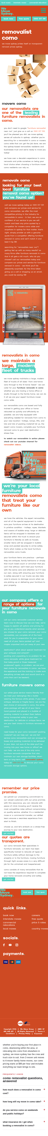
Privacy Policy (24, 1034)
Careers (36, 915)
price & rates (39, 922)
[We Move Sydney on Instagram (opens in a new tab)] (16, 945)
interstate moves (12, 919)
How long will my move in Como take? (22, 1101)
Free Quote (37, 919)
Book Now (8, 915)
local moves (9, 928)
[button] (43, 10)
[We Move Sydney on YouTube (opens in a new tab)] (10, 945)
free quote (24, 19)
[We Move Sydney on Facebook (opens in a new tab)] (4, 945)
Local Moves (6, 3)
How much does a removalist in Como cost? (22, 1092)
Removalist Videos (12, 445)
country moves (40, 928)
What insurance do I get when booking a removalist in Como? (18, 1124)
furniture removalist (37, 128)
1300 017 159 (39, 19)
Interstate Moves (19, 3)
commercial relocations (9, 923)
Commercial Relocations (37, 3)
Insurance (38, 1034)
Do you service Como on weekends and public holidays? (20, 1112)
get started (8, 833)
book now (8, 19)
